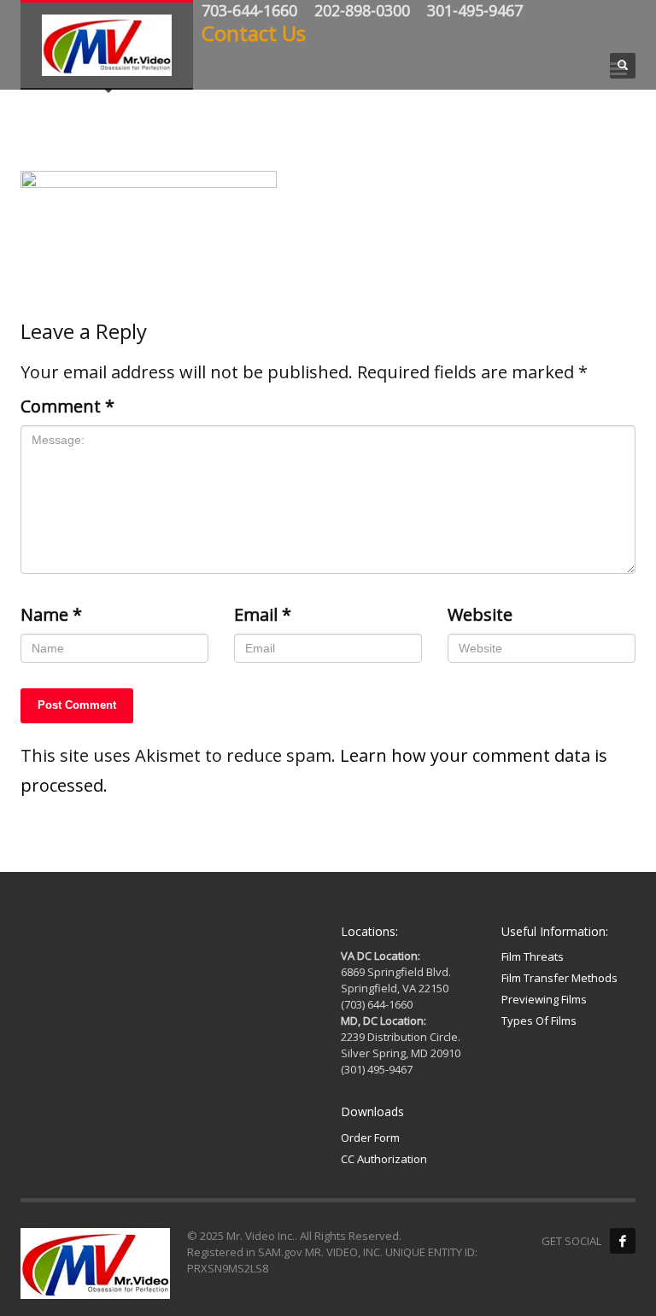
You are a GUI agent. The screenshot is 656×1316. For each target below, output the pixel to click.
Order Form (370, 1137)
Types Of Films (539, 1020)
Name (51, 614)
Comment (67, 406)
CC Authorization (384, 1159)
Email (262, 614)
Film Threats (532, 956)
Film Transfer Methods (559, 978)
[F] (623, 1241)
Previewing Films (544, 999)
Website (480, 614)
